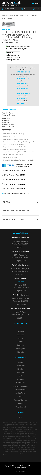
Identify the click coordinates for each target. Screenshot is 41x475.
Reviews (20, 379)
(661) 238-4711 (20, 274)
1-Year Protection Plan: (14, 170)
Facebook (20, 331)
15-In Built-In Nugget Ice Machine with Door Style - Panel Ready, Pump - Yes (20, 36)
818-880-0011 (23, 83)
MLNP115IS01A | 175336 (11, 43)
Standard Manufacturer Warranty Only (16, 193)
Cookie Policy (20, 393)
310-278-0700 (23, 93)
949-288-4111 (23, 98)
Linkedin (20, 352)
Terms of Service (20, 400)
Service (20, 403)
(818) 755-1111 (20, 247)
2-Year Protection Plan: (14, 175)
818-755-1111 (23, 78)
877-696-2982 (23, 72)
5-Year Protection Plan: (14, 189)
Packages (20, 372)
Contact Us (20, 382)
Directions (20, 281)
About (20, 362)
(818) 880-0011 (20, 260)
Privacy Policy (20, 389)
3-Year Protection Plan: (14, 179)
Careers (20, 396)
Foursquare (20, 348)
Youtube (20, 341)
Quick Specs (9, 110)
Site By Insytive (20, 471)
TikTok (20, 338)
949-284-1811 (23, 88)
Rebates (20, 369)
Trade (21, 375)
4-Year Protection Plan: (14, 184)
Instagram (20, 334)
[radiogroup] (20, 182)
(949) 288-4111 (20, 318)
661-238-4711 (23, 103)
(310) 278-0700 (20, 304)
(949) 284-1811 (20, 290)
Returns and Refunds (20, 386)
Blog (20, 417)
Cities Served (20, 407)
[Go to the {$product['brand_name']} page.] (9, 24)
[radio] (13, 171)
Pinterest (20, 345)
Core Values (20, 365)
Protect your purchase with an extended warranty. (24, 166)
